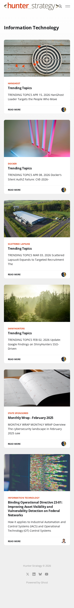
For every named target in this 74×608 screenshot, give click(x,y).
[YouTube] (46, 574)
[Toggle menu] (68, 6)
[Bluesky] (40, 574)
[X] (27, 574)
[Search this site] (60, 6)
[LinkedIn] (34, 574)
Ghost (44, 582)
